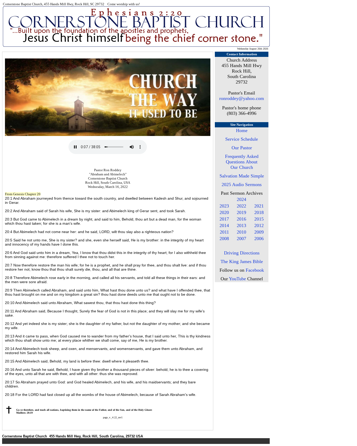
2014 (224, 225)
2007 (241, 238)
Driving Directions (242, 252)
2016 (241, 219)
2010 (241, 232)
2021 (259, 206)
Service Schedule (241, 139)
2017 (224, 219)
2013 (241, 225)
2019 (241, 212)
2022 (241, 206)
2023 (224, 206)
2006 (259, 238)
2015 (259, 219)
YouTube (237, 278)
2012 (259, 225)
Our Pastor (242, 147)
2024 (241, 199)
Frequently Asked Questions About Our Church (241, 162)
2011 (224, 232)
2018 (259, 212)
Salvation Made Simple (242, 176)
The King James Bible (242, 261)
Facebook (255, 270)
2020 (224, 212)
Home (241, 130)
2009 (259, 232)
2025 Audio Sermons (242, 184)
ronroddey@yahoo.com (241, 98)
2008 (224, 238)
